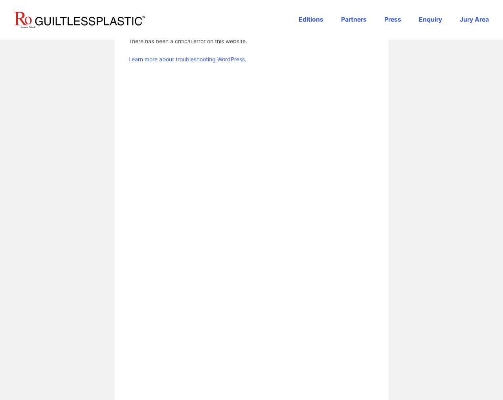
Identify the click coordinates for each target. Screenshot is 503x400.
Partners (354, 19)
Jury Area (474, 19)
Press (392, 19)
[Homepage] (79, 20)
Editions (311, 19)
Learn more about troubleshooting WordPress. (187, 59)
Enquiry (430, 19)
